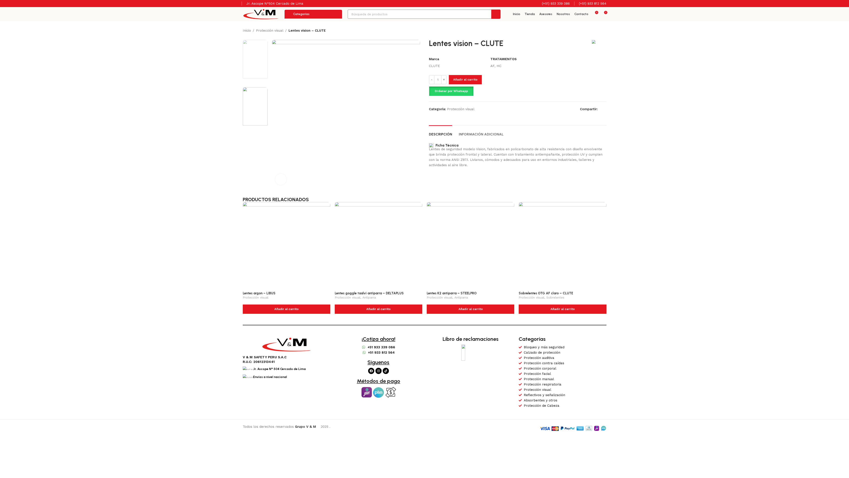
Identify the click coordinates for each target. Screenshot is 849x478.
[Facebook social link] (600, 109)
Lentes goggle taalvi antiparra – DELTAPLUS (369, 293)
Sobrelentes (555, 297)
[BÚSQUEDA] (496, 14)
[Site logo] (261, 14)
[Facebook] (371, 371)
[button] (451, 91)
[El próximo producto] (604, 31)
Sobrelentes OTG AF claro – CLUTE (546, 293)
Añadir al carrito (465, 79)
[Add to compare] (597, 85)
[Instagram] (378, 371)
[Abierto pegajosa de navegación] (507, 14)
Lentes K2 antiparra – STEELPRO (452, 293)
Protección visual (269, 31)
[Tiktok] (386, 371)
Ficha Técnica (446, 145)
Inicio (247, 31)
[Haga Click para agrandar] (280, 179)
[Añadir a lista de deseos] (604, 85)
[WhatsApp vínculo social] (605, 109)
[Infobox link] (553, 3)
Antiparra (369, 297)
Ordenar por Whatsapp (451, 91)
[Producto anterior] (595, 31)
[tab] (440, 132)
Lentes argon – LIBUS (259, 293)
